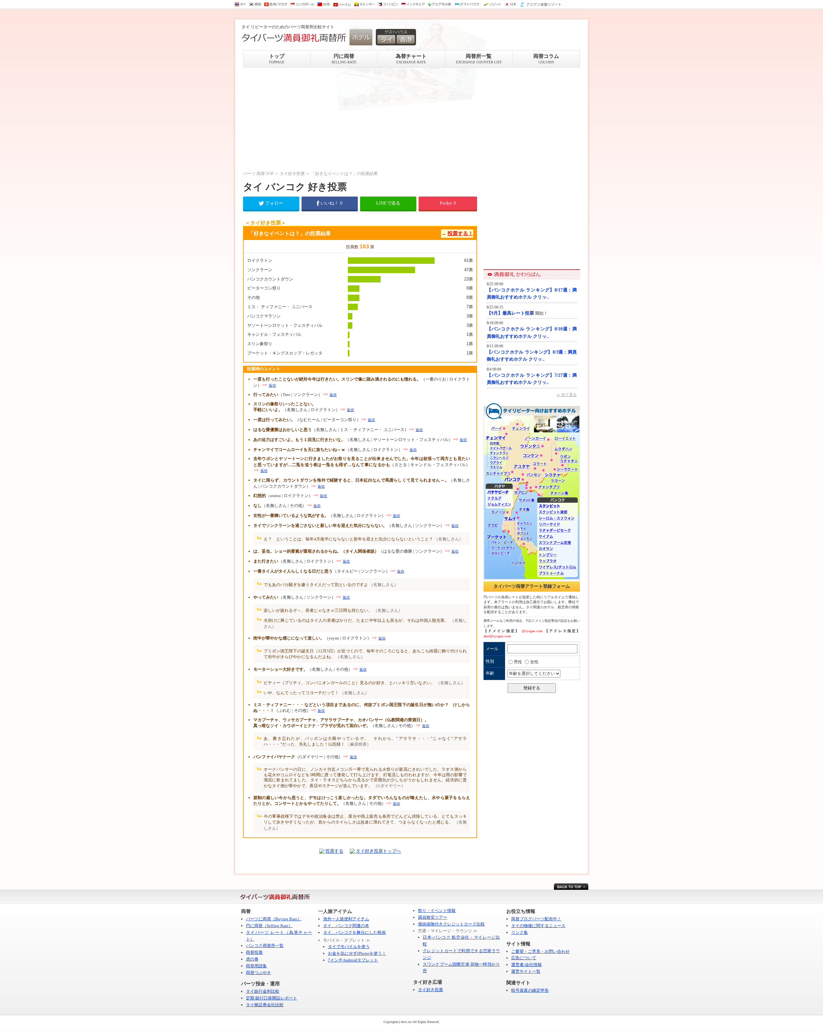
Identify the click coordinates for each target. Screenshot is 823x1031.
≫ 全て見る (566, 394)
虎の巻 (252, 959)
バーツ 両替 (254, 173)
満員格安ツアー (432, 917)
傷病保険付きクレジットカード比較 (451, 924)
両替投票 (254, 952)
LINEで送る (388, 203)
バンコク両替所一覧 (265, 945)
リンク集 (519, 932)
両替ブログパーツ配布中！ (536, 918)
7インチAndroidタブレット (353, 960)
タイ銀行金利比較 (262, 991)
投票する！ (460, 233)
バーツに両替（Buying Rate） (274, 918)
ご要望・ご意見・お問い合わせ (540, 951)
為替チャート (411, 58)
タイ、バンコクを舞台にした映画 (354, 932)
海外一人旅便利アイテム (346, 918)
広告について (523, 957)
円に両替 (344, 58)
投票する (334, 851)
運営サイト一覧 (525, 971)
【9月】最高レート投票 (511, 313)
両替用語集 (256, 965)
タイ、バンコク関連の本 (346, 925)
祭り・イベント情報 (437, 910)
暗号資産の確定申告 (530, 990)
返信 (272, 385)
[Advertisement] (360, 119)
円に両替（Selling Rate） (269, 925)
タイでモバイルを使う (349, 946)
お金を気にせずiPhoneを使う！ (357, 953)
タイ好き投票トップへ (378, 851)
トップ (277, 58)
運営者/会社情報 (526, 964)
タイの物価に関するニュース (538, 925)
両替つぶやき (258, 972)
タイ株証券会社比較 (265, 1004)
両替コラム (546, 58)
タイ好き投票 (292, 173)
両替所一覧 (479, 58)
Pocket (448, 203)
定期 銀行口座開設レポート (271, 998)
